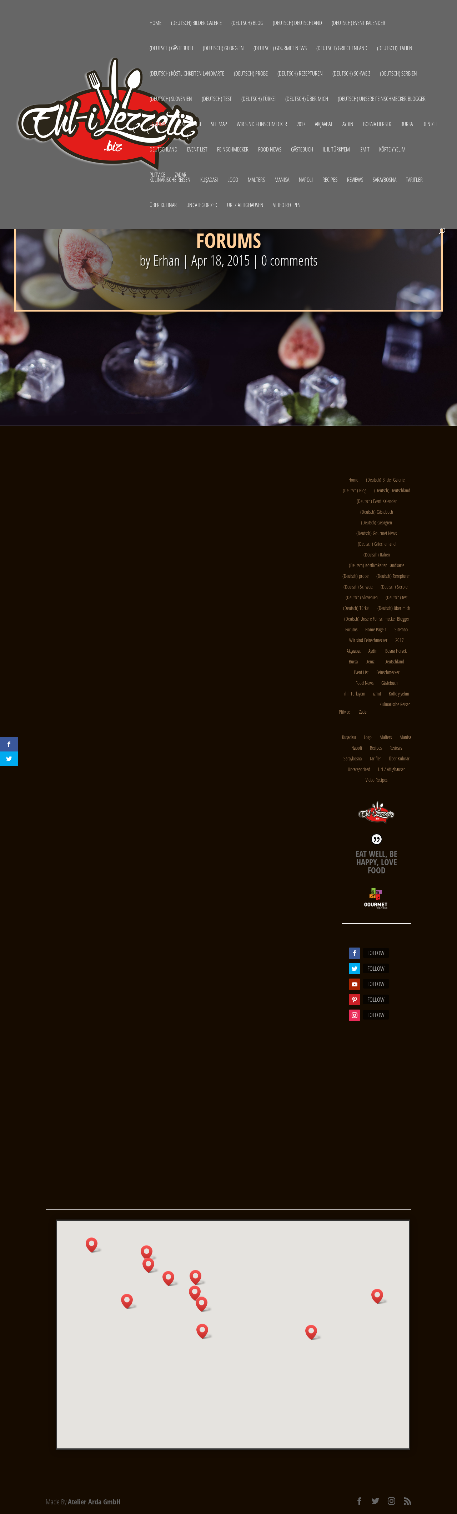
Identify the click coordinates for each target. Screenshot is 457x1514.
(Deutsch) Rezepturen (300, 74)
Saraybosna (384, 180)
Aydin (347, 125)
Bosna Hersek (377, 125)
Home (155, 23)
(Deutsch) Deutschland (297, 23)
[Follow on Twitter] (354, 968)
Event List (197, 150)
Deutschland (163, 150)
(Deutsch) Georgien (223, 49)
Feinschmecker (232, 150)
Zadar (180, 174)
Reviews (355, 180)
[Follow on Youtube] (354, 984)
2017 (301, 125)
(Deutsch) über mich (306, 99)
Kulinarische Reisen (170, 180)
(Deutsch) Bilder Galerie (196, 23)
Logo (232, 180)
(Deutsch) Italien (394, 49)
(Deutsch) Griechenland (341, 49)
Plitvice (157, 174)
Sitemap (219, 125)
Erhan (166, 260)
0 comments (289, 260)
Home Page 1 (188, 125)
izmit (365, 150)
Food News (269, 150)
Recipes (329, 180)
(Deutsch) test (217, 99)
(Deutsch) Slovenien (171, 99)
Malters (256, 180)
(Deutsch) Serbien (398, 74)
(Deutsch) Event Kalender (358, 23)
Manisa (282, 180)
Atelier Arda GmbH (94, 1502)
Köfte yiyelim (392, 150)
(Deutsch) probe (251, 74)
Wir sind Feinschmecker (262, 125)
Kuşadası (209, 180)
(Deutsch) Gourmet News (280, 49)
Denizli (429, 125)
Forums (158, 125)
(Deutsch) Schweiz (351, 74)
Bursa (407, 125)
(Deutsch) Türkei (258, 99)
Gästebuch (302, 150)
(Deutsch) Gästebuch (171, 49)
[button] (313, 1332)
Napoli (306, 180)
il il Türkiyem (336, 150)
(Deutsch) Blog (247, 23)
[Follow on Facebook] (354, 953)
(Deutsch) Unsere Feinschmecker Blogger (382, 99)
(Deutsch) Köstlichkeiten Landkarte (187, 74)
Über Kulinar (163, 205)
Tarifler (414, 180)
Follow (376, 953)
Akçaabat (324, 125)
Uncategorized (201, 205)
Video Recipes (286, 205)
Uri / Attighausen (245, 205)
